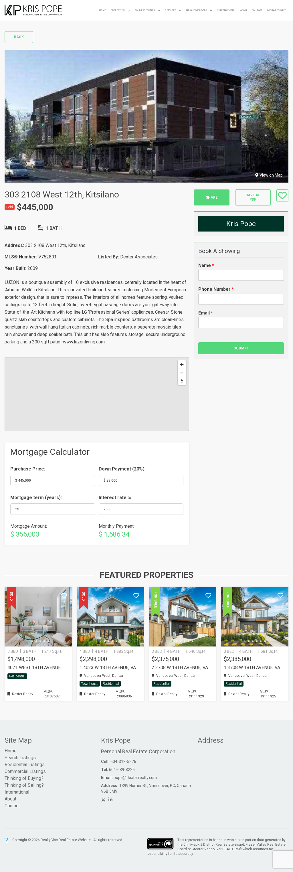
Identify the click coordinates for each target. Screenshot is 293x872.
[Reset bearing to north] (182, 381)
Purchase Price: (27, 469)
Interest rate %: (115, 497)
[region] (97, 394)
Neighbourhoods (196, 10)
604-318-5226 (123, 761)
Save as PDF (253, 197)
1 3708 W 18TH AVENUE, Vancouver (255, 667)
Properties (118, 10)
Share (211, 197)
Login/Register (276, 10)
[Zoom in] (182, 364)
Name (206, 265)
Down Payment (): (122, 469)
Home (102, 10)
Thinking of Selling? (24, 785)
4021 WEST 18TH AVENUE (34, 667)
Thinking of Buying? (24, 778)
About (243, 10)
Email (205, 313)
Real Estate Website (75, 840)
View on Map (271, 175)
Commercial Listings (25, 771)
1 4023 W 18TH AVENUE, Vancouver (110, 667)
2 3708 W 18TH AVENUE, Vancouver (182, 667)
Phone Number (216, 289)
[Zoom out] (182, 373)
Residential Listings (25, 764)
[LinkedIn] (110, 799)
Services (170, 10)
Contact (257, 10)
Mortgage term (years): (36, 497)
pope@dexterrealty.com (135, 777)
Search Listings (20, 757)
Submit (241, 348)
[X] (103, 799)
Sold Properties (144, 10)
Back (19, 37)
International (226, 10)
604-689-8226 (122, 769)
